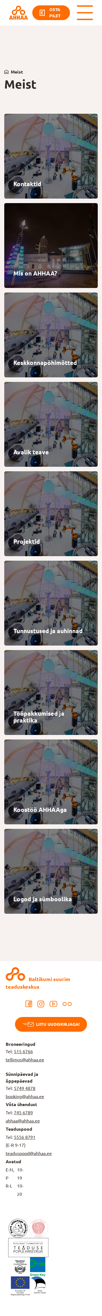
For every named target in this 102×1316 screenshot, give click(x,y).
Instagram (40, 1004)
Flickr (67, 1004)
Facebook (29, 1004)
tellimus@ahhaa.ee (25, 1059)
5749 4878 (24, 1088)
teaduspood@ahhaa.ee (29, 1153)
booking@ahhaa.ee (25, 1096)
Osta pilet (55, 12)
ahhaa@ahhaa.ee (23, 1120)
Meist (17, 71)
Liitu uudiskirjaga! (57, 1024)
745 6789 (23, 1112)
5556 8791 (24, 1137)
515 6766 (23, 1051)
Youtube (53, 1004)
